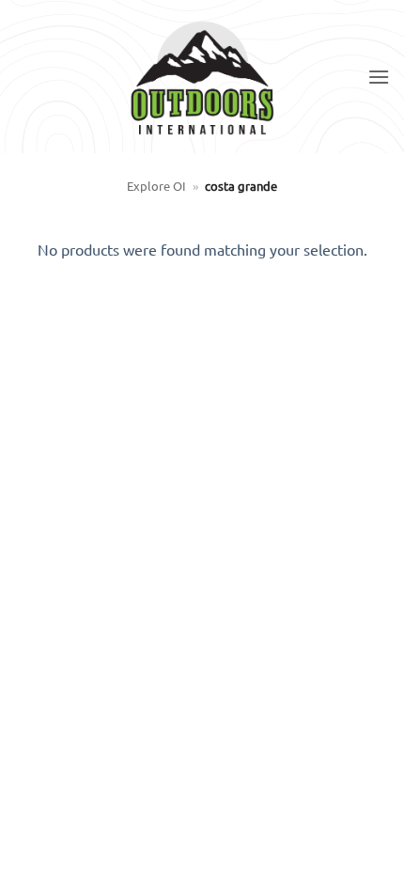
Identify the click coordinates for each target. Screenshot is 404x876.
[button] (378, 77)
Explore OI (156, 186)
